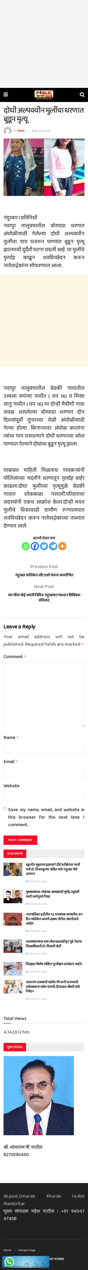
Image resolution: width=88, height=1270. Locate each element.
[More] (62, 546)
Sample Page (26, 1250)
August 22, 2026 (37, 931)
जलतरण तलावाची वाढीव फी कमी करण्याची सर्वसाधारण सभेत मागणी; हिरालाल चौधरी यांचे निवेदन (53, 987)
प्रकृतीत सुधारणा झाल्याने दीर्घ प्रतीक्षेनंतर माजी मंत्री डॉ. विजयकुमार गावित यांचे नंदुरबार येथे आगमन (53, 869)
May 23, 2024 (41, 130)
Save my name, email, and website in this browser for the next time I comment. (46, 817)
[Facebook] (35, 546)
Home (7, 1250)
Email (11, 761)
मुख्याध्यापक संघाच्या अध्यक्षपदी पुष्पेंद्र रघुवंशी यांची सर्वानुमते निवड (52, 894)
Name (11, 737)
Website (12, 786)
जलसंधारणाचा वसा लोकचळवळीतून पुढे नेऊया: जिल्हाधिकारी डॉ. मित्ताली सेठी (54, 944)
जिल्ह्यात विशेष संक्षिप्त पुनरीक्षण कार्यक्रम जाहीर (54, 964)
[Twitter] (44, 546)
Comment (15, 656)
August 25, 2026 (37, 881)
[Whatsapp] (26, 546)
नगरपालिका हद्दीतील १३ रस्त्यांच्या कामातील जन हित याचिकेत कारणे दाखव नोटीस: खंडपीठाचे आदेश (54, 919)
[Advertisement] (44, 44)
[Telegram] (53, 546)
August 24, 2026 (37, 904)
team (21, 130)
